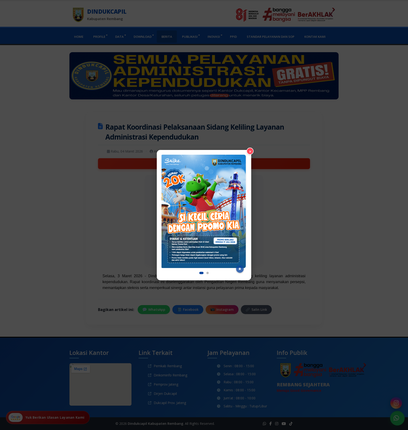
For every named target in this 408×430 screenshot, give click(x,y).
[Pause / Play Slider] (240, 269)
